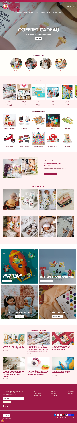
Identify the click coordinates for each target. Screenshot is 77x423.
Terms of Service (71, 391)
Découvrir (38, 38)
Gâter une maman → (50, 174)
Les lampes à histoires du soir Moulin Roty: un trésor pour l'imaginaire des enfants (37, 372)
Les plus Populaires (38, 80)
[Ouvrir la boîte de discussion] (2, 420)
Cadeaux (43, 12)
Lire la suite (5, 350)
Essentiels (31, 12)
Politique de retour (37, 395)
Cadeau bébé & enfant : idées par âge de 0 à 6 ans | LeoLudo (13, 347)
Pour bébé (59, 417)
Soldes (48, 12)
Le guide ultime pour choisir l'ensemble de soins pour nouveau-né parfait (61, 347)
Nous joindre (53, 393)
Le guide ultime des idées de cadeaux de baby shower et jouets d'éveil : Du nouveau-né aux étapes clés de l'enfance (37, 348)
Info (60, 12)
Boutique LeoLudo (8, 418)
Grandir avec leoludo (38, 330)
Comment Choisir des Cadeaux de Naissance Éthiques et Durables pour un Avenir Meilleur (13, 373)
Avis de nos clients (54, 395)
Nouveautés (19, 12)
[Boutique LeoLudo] (6, 6)
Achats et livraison (37, 393)
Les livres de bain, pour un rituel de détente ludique (61, 372)
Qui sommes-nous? (54, 391)
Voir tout (38, 81)
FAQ (34, 391)
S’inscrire (7, 402)
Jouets (25, 12)
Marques (55, 12)
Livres (37, 12)
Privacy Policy (70, 393)
